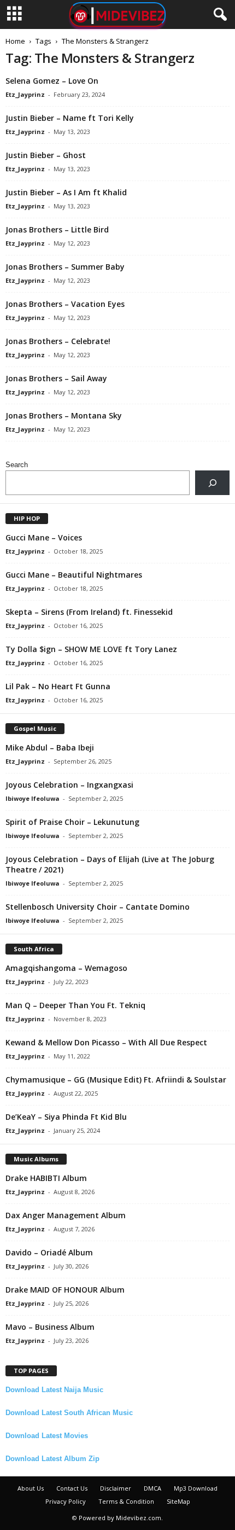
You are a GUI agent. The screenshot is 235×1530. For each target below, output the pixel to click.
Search (16, 465)
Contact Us (71, 1488)
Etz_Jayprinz (25, 94)
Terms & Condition (126, 1501)
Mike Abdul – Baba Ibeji (49, 747)
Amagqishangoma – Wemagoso (66, 968)
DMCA (152, 1488)
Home (15, 41)
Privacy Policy (65, 1501)
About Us (30, 1488)
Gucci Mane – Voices (43, 537)
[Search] (212, 482)
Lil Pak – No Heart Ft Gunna (57, 686)
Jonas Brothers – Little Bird (57, 229)
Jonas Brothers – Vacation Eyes (65, 304)
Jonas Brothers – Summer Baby (65, 266)
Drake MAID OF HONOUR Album (65, 1289)
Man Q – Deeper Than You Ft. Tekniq (75, 1005)
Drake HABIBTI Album (46, 1178)
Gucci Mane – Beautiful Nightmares (73, 574)
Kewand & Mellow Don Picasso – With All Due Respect (106, 1042)
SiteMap (178, 1501)
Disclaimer (115, 1488)
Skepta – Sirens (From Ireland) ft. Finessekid (89, 612)
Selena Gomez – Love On (51, 80)
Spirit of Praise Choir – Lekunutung (72, 822)
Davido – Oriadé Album (49, 1252)
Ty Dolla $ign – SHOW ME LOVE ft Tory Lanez (91, 649)
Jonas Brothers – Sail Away (56, 378)
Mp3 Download (196, 1488)
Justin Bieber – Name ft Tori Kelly (69, 118)
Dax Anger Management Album (65, 1215)
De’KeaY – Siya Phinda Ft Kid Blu (66, 1117)
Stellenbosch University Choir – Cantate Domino (97, 906)
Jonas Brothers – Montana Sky (63, 415)
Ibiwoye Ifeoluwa (32, 798)
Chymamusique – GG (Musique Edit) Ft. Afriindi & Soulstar (115, 1079)
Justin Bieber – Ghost (45, 155)
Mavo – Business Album (50, 1327)
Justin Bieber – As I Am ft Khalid (66, 192)
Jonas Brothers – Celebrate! (57, 341)
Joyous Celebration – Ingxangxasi (69, 784)
